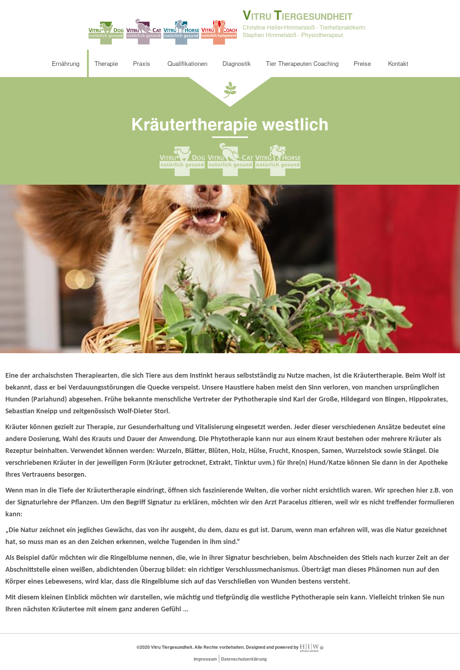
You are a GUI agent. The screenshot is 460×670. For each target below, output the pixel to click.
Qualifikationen (187, 63)
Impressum (205, 659)
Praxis (141, 63)
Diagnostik (236, 63)
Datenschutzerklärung (244, 659)
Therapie (106, 63)
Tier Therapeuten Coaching (302, 63)
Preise (362, 63)
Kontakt (398, 63)
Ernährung (65, 63)
